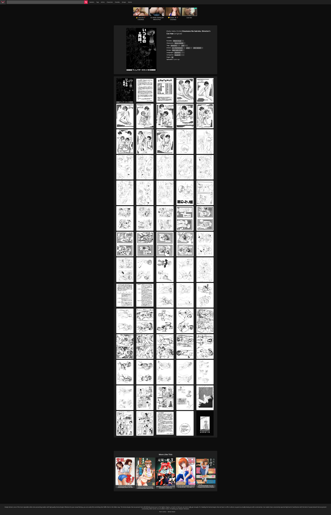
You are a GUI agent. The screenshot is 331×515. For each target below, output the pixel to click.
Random (91, 2)
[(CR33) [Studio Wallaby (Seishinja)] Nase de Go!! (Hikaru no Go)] (125, 471)
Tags (97, 2)
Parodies (117, 2)
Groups (124, 2)
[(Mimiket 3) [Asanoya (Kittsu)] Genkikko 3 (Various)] (165, 471)
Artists (103, 2)
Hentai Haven (171, 511)
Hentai (130, 2)
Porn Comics (162, 511)
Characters (110, 2)
